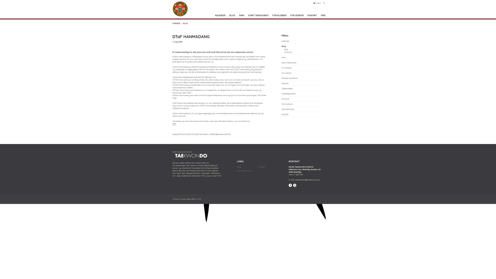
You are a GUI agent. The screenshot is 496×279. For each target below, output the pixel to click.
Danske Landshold (289, 78)
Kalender (220, 15)
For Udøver (297, 15)
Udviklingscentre (289, 93)
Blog (232, 15)
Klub (286, 49)
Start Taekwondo (258, 15)
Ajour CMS (191, 199)
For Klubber (279, 15)
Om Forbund (287, 104)
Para (241, 15)
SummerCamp (288, 109)
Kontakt (312, 15)
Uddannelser (287, 88)
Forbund (288, 52)
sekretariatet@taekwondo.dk (307, 180)
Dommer (285, 99)
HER (174, 124)
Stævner (285, 83)
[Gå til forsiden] (180, 8)
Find (323, 15)
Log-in (318, 3)
